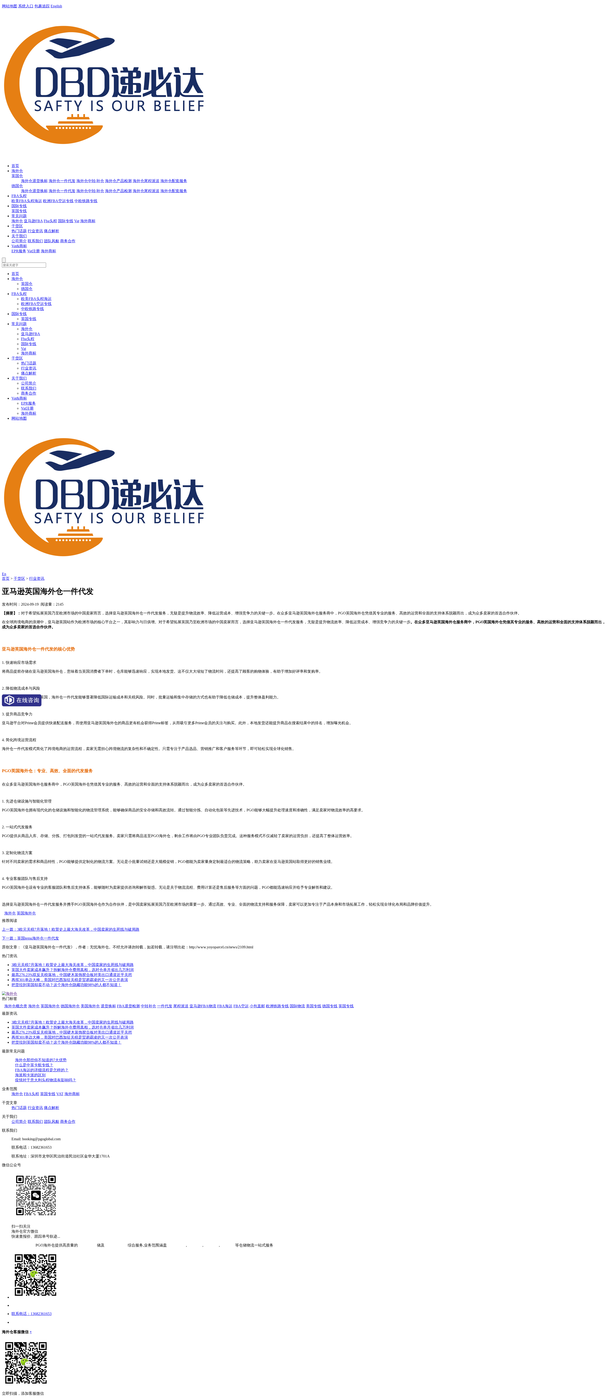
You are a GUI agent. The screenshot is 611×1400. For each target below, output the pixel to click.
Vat (76, 221)
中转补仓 (148, 1006)
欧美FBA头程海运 (26, 201)
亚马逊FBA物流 (203, 1006)
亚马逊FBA (33, 221)
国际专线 (19, 206)
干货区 (17, 226)
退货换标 (108, 1006)
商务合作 (67, 241)
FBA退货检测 (128, 1006)
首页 (15, 166)
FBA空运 (241, 1006)
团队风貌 (51, 241)
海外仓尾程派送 (146, 181)
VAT (59, 1094)
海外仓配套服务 (173, 181)
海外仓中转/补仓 (90, 181)
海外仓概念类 (15, 1006)
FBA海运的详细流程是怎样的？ (41, 1070)
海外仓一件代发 (62, 181)
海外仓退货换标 (34, 181)
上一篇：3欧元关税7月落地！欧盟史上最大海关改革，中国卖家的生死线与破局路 (70, 929)
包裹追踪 (42, 6)
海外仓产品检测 (118, 181)
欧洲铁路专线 (277, 1006)
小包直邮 (257, 1006)
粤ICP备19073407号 (18, 1245)
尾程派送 (181, 1006)
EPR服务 (18, 251)
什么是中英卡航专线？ (34, 1065)
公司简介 (19, 241)
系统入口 (25, 6)
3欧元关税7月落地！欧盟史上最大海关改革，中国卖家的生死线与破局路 (72, 965)
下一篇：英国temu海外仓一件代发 (30, 938)
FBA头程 (19, 196)
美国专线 (313, 1006)
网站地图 (9, 6)
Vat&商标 (19, 246)
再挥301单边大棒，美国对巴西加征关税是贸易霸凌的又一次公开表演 (69, 980)
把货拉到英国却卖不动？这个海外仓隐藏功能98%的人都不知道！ (66, 985)
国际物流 (297, 1006)
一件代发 (164, 1006)
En (4, 574)
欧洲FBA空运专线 (58, 201)
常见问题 (19, 216)
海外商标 (87, 221)
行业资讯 (35, 231)
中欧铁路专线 (85, 201)
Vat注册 (33, 251)
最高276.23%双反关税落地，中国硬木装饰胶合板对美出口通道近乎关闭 (71, 975)
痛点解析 (51, 231)
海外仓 (17, 171)
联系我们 (35, 241)
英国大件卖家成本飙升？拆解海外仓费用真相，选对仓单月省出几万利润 (72, 970)
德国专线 (329, 1006)
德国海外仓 (70, 1006)
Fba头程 (50, 221)
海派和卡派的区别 (30, 1075)
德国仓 (17, 186)
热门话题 (19, 231)
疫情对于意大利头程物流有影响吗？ (45, 1080)
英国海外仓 (26, 913)
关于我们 (19, 236)
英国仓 (17, 176)
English (56, 6)
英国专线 (19, 211)
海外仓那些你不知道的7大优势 (41, 1060)
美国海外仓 (90, 1006)
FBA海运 (224, 1006)
